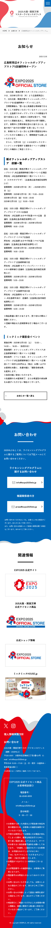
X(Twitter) (6, 726)
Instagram (13, 726)
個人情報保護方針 (14, 734)
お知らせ (14, 31)
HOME (5, 31)
